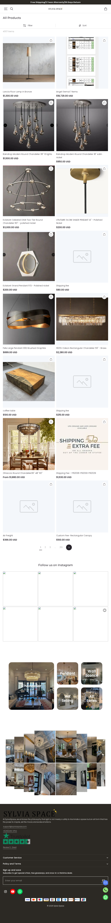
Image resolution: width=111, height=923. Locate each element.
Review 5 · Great (9, 847)
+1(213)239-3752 (10, 831)
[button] (6, 9)
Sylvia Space (59, 906)
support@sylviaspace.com (15, 826)
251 (61, 547)
